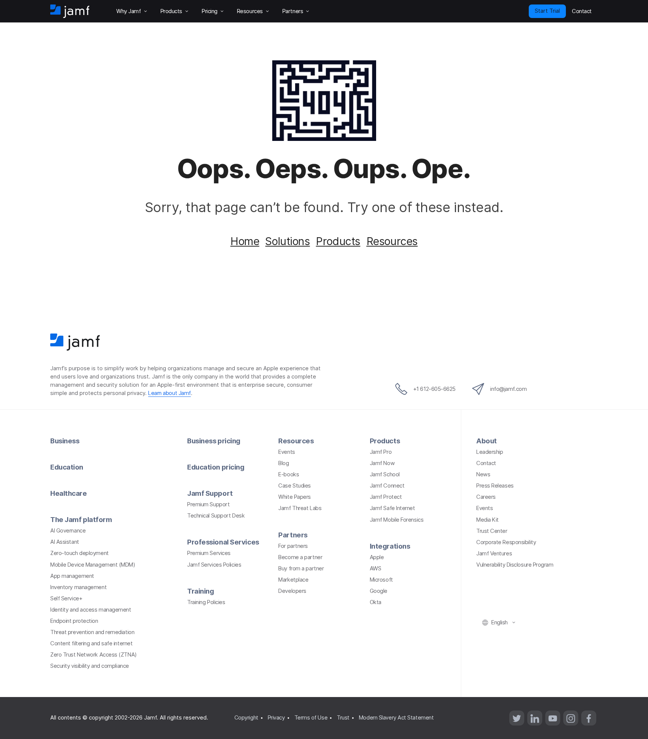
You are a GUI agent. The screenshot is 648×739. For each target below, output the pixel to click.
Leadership (489, 452)
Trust (343, 717)
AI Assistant (64, 542)
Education (66, 467)
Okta (375, 602)
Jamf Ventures (494, 553)
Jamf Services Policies (214, 564)
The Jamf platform (81, 519)
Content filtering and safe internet (91, 643)
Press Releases (495, 485)
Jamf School (385, 474)
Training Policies (206, 602)
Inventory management (78, 587)
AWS (375, 568)
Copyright (246, 717)
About (486, 441)
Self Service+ (66, 598)
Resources (392, 241)
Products (338, 241)
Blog (283, 463)
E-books (288, 474)
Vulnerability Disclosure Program (515, 564)
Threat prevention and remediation (92, 632)
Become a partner (300, 557)
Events (286, 452)
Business (64, 441)
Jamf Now (382, 463)
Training (200, 591)
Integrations (390, 546)
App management (72, 576)
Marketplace (293, 579)
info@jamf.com (508, 389)
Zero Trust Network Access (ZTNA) (93, 654)
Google (378, 591)
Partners (292, 535)
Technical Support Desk (215, 515)
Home (244, 241)
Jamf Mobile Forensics (397, 519)
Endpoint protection (74, 621)
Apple (377, 557)
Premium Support (208, 504)
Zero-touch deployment (79, 553)
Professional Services (223, 542)
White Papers (294, 497)
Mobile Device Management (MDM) (92, 564)
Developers (292, 591)
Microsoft (381, 579)
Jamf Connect (387, 485)
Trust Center (491, 531)
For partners (293, 546)
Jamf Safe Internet (392, 508)
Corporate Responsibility (506, 542)
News (483, 474)
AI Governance (68, 530)
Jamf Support (210, 493)
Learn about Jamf (169, 393)
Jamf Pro (381, 452)
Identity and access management (90, 609)
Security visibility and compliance (89, 666)
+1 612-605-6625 (434, 389)
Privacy (276, 717)
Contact (486, 463)
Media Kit (487, 519)
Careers (486, 497)
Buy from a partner (301, 568)
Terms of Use (311, 717)
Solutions (287, 241)
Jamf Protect (386, 497)
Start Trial (547, 10)
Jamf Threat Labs (299, 508)
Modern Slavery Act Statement (396, 717)
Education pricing (215, 467)
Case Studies (294, 485)
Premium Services (209, 553)
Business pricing (213, 441)
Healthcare (68, 493)
